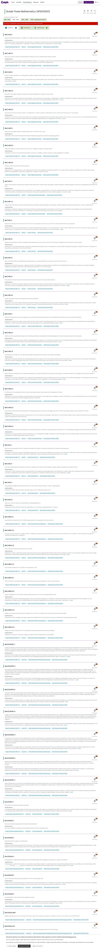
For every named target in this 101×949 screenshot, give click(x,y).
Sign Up (81, 2)
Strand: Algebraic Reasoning (34, 47)
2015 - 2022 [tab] (7, 19)
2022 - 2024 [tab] (16, 19)
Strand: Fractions (32, 232)
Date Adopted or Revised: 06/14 (81, 919)
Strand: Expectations (37, 814)
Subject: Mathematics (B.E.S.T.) (12, 47)
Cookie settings (11, 946)
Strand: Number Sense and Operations (37, 524)
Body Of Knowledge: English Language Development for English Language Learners (52, 919)
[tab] (11, 28)
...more (59, 43)
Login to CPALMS (89, 2)
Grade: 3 (24, 47)
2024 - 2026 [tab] (25, 19)
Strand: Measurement (33, 457)
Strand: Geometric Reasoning (35, 326)
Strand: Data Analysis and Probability (36, 195)
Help (97, 2)
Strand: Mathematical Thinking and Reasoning (39, 659)
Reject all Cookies (37, 946)
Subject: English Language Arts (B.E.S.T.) (14, 814)
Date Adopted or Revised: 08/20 (50, 47)
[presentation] (7, 19)
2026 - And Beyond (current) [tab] (38, 19)
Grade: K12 (24, 659)
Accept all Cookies (24, 946)
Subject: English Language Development (14, 919)
